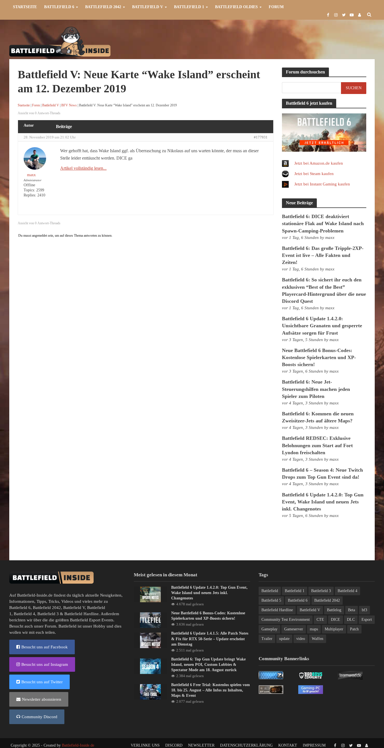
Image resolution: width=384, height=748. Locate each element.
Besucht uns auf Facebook (44, 647)
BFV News (69, 105)
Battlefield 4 (24, 614)
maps (314, 629)
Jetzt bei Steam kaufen (314, 173)
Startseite (25, 7)
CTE (320, 619)
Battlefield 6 (59, 7)
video (300, 639)
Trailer (266, 639)
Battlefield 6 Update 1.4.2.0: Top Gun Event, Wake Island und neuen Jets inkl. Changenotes (322, 502)
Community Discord (39, 717)
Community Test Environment (285, 619)
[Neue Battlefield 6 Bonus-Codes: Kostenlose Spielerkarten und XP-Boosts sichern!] (150, 619)
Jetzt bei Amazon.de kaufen (318, 163)
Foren (36, 105)
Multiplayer (334, 629)
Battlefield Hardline (81, 614)
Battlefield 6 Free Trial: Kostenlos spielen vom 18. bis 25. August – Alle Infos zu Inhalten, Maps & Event (210, 690)
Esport (367, 619)
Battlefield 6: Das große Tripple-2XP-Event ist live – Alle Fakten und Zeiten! (322, 255)
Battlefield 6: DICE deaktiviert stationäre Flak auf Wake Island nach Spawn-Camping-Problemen (323, 223)
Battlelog (334, 610)
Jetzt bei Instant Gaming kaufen (322, 184)
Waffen (317, 639)
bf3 (364, 610)
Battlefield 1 (189, 7)
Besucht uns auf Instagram (44, 664)
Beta (351, 610)
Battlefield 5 (271, 600)
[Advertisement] (272, 41)
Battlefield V (147, 7)
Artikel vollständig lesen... (83, 168)
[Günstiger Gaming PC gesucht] (310, 689)
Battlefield (269, 591)
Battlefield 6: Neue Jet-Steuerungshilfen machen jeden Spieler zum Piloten (316, 389)
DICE (335, 619)
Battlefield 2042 (103, 7)
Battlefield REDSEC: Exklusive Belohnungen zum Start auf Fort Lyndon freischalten (317, 445)
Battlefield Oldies (236, 7)
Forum (276, 7)
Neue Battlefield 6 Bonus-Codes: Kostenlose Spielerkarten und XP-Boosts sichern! (319, 357)
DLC (351, 619)
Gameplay (269, 629)
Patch (354, 629)
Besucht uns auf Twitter (42, 682)
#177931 (261, 137)
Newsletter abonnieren (41, 699)
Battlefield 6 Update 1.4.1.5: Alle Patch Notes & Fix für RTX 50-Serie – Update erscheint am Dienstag (209, 638)
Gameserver (293, 629)
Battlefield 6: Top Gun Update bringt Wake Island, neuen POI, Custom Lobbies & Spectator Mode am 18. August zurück (208, 664)
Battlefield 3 (48, 614)
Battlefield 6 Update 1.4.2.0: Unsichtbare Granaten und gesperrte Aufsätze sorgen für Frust (322, 325)
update (284, 639)
